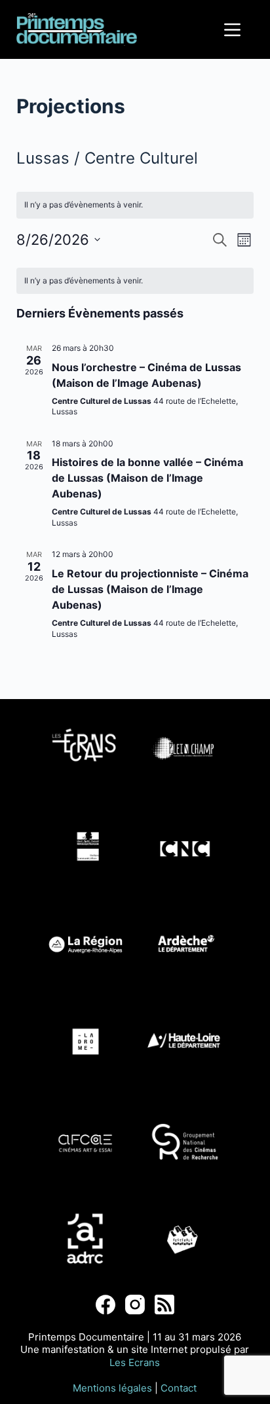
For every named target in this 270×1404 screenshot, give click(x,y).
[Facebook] (105, 1304)
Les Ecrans (134, 1362)
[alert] (135, 281)
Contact (179, 1388)
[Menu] (232, 30)
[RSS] (164, 1304)
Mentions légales (112, 1388)
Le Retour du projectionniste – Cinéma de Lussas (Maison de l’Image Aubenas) (150, 589)
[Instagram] (135, 1304)
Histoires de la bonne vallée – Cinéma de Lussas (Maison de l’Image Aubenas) (147, 478)
